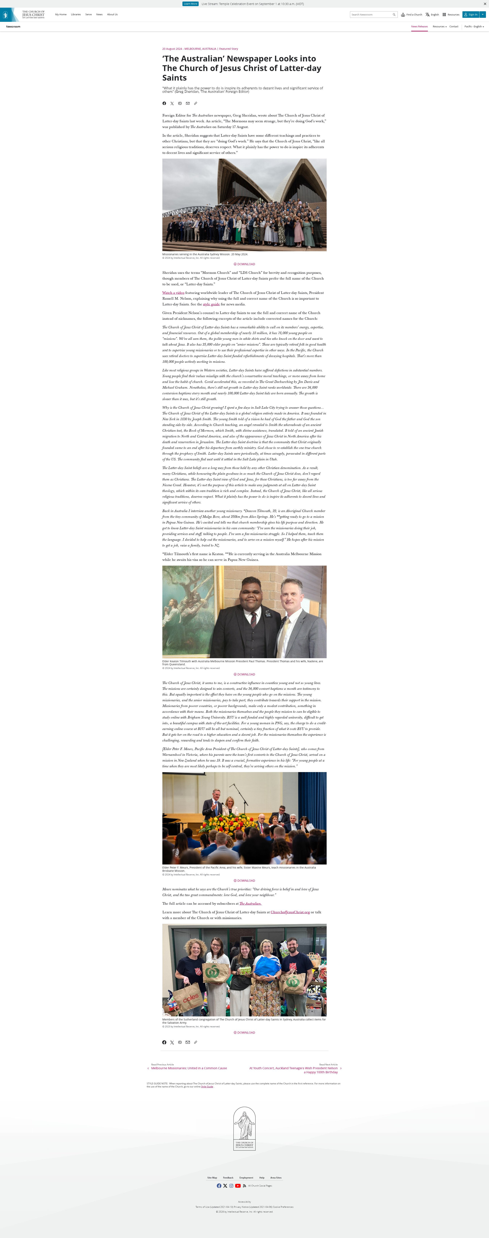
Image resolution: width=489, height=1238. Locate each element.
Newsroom (13, 26)
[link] (260, 903)
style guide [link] (211, 304)
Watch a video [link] (173, 292)
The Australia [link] (249, 903)
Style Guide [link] (207, 1086)
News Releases (419, 26)
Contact (453, 26)
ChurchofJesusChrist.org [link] (290, 912)
